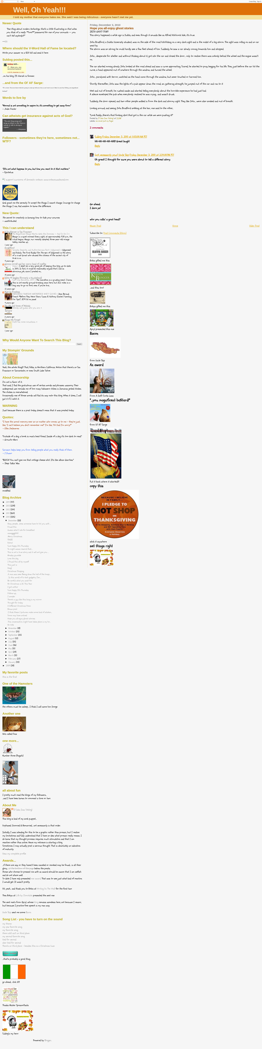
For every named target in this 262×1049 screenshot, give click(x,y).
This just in (12, 565)
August (11, 638)
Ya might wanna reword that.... (20, 549)
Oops (15, 266)
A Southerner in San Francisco (18, 231)
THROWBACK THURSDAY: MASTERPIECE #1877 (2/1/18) (34, 294)
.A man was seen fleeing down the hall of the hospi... (29, 574)
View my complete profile (14, 853)
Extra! (10, 542)
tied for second (9, 939)
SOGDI (10, 539)
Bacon (28, 912)
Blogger (48, 1040)
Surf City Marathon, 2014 (23, 280)
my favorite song (10, 930)
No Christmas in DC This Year (20, 584)
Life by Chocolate (24, 895)
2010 (8, 516)
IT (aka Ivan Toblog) (23, 809)
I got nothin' (13, 587)
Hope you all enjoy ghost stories (21, 618)
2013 (8, 505)
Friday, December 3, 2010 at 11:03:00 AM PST (124, 137)
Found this (12, 527)
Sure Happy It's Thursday (18, 546)
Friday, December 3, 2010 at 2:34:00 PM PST (152, 155)
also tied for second (11, 942)
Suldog (98, 137)
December (13, 520)
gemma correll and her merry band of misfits (25, 263)
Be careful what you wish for (20, 580)
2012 (8, 509)
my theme (7, 923)
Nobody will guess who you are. (26, 308)
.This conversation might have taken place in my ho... (29, 621)
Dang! (10, 568)
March (11, 655)
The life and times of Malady (17, 305)
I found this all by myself (18, 561)
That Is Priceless (12, 291)
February (12, 658)
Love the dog (13, 558)
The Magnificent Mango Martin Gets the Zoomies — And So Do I (40, 234)
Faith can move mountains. (24, 322)
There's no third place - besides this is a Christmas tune (28, 945)
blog (36, 902)
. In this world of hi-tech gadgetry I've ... (24, 577)
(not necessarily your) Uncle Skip (112, 155)
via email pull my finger (104, 121)
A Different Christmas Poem (19, 606)
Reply (97, 146)
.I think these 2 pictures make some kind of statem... (30, 612)
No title (11, 625)
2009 (8, 665)
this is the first (9, 676)
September (13, 635)
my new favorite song (12, 926)
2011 (8, 513)
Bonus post (12, 609)
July (10, 641)
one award (36, 878)
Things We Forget (12, 319)
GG (6, 41)
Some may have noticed (17, 615)
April (10, 652)
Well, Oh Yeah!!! (39, 10)
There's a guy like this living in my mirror (25, 599)
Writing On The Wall (46, 888)
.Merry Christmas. (15, 536)
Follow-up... (12, 593)
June (10, 645)
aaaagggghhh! (13, 533)
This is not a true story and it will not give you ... (28, 552)
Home (175, 226)
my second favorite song (13, 936)
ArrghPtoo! (10, 247)
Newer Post (95, 226)
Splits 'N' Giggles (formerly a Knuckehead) (23, 277)
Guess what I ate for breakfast (21, 530)
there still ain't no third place (15, 933)
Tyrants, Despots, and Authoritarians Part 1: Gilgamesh (36, 250)
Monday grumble (14, 555)
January (12, 662)
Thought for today (15, 602)
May (10, 648)
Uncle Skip (6, 912)
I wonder (11, 596)
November (13, 628)
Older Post (254, 226)
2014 (8, 502)
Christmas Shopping (16, 571)
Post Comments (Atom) (114, 233)
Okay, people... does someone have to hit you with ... (29, 523)
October (12, 631)
